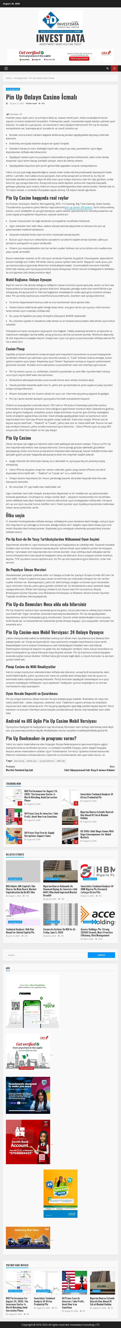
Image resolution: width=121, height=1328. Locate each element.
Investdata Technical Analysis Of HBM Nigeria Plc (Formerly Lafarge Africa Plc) (98, 871)
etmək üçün (32, 761)
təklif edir (61, 761)
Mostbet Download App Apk (19, 768)
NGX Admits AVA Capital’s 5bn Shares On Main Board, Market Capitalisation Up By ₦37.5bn (23, 871)
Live (114, 68)
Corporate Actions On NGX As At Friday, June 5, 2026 (60, 914)
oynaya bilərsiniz (46, 761)
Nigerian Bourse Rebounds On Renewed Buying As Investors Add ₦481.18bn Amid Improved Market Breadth (60, 871)
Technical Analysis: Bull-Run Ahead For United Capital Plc (23, 914)
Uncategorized (13, 89)
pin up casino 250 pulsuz (78, 207)
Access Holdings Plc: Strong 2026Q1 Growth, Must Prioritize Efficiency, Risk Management (98, 914)
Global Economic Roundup (75, 1291)
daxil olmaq (19, 761)
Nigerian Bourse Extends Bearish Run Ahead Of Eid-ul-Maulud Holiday (70, 817)
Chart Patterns (15, 1291)
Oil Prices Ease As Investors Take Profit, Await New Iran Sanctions (14, 817)
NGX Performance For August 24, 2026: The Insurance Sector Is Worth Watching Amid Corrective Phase (14, 797)
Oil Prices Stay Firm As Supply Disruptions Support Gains (14, 836)
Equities (96, 1291)
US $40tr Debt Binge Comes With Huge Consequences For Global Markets (70, 836)
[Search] (108, 68)
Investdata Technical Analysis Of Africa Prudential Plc (70, 797)
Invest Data (60, 38)
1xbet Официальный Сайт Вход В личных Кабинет (89, 768)
